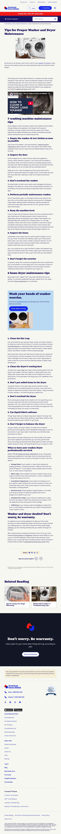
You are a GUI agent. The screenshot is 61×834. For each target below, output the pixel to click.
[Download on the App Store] (8, 711)
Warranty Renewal (9, 732)
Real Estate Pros (9, 771)
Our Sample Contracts (10, 721)
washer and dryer (21, 89)
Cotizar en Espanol (52, 2)
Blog (5, 767)
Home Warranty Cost (10, 728)
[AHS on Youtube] (20, 702)
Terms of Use (8, 819)
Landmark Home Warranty (11, 802)
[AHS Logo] (11, 8)
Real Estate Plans (9, 717)
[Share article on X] (37, 552)
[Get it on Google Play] (18, 711)
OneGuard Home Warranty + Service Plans (16, 806)
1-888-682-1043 (17, 692)
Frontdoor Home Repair (11, 795)
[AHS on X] (5, 702)
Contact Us (32, 2)
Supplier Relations (10, 778)
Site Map (6, 759)
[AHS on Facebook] (10, 702)
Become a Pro (23, 2)
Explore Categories (12, 19)
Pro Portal (7, 775)
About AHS (8, 741)
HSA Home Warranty (10, 799)
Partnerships (8, 782)
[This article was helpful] (36, 559)
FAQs (5, 755)
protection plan (22, 302)
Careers (6, 748)
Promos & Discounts (10, 735)
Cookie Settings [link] (8, 815)
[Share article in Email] (29, 552)
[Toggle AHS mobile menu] (55, 8)
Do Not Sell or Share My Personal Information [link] (27, 815)
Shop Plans (46, 8)
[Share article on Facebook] (32, 552)
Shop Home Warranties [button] (30, 654)
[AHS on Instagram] (15, 702)
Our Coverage (8, 725)
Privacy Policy (45, 815)
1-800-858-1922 (19, 697)
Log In (33, 8)
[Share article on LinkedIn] (34, 552)
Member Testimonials (10, 744)
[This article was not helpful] (40, 559)
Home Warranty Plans (11, 714)
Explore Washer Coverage (18, 308)
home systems (18, 535)
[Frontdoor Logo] (12, 686)
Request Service (41, 2)
